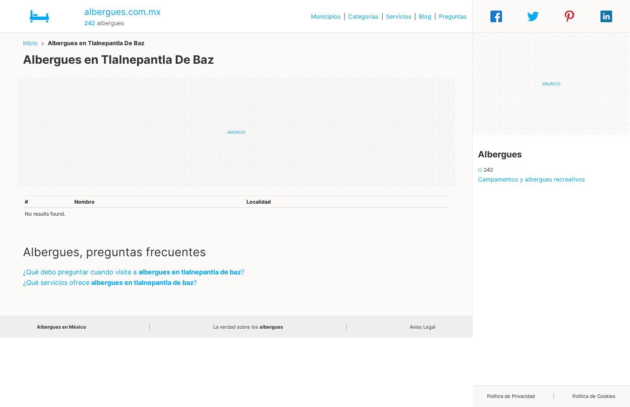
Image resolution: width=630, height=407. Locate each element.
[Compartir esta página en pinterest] (569, 16)
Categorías (363, 16)
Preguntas (453, 16)
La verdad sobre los (248, 327)
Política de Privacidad (511, 396)
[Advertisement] (236, 132)
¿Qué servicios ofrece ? (110, 282)
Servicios (398, 16)
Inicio (30, 43)
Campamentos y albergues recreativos (531, 179)
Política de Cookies (593, 396)
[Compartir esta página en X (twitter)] (533, 16)
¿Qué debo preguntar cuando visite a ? (133, 272)
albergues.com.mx (122, 12)
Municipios (326, 16)
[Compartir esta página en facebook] (496, 16)
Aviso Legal (422, 327)
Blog (425, 16)
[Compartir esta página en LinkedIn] (606, 16)
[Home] (39, 15)
